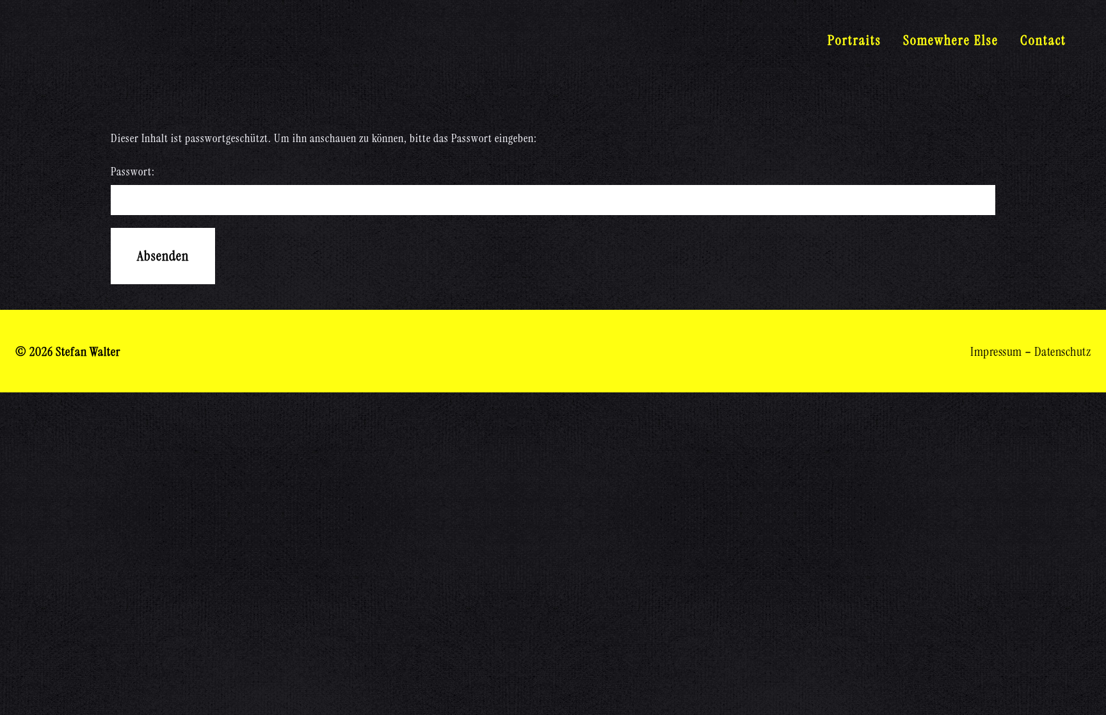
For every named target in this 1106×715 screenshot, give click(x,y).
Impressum (996, 351)
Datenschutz (1062, 351)
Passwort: (133, 171)
